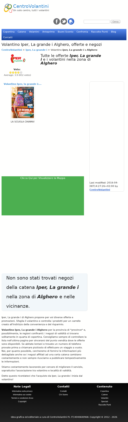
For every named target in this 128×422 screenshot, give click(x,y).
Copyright (22, 401)
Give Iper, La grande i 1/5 (10, 72)
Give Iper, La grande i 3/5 (16, 72)
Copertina (9, 31)
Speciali (104, 401)
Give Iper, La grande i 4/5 (18, 72)
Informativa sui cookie (22, 395)
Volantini (34, 31)
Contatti (7, 37)
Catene (22, 31)
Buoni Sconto (65, 31)
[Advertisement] (44, 149)
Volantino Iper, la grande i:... (23, 84)
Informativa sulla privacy (22, 391)
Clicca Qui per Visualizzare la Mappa (42, 178)
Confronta (82, 31)
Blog (113, 31)
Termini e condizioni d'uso (22, 398)
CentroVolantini (31, 6)
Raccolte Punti (99, 31)
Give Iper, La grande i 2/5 (13, 72)
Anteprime (48, 31)
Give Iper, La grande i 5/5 (21, 72)
